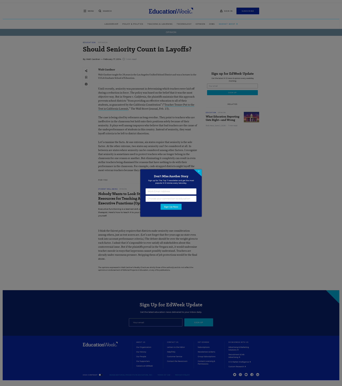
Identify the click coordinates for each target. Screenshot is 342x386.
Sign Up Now (171, 207)
